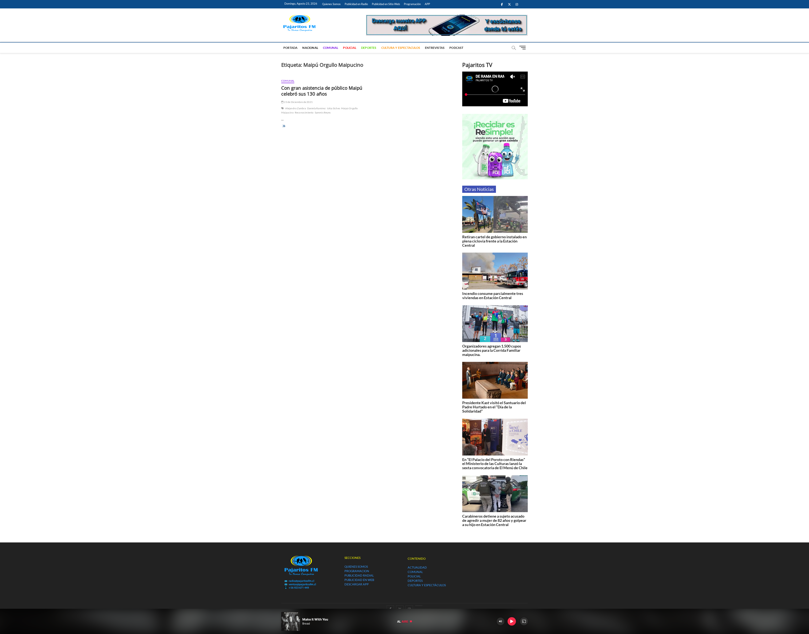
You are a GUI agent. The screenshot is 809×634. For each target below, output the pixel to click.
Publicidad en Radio (356, 4)
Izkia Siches (333, 108)
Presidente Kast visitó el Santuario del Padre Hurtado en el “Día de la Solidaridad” (494, 406)
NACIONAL (310, 47)
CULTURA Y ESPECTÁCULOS (427, 585)
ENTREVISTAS (435, 47)
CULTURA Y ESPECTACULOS (400, 47)
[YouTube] (418, 605)
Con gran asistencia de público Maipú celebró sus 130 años (321, 91)
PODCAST (456, 47)
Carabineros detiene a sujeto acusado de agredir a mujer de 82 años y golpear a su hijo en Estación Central (494, 520)
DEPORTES (368, 47)
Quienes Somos (331, 4)
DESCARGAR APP (356, 584)
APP (427, 4)
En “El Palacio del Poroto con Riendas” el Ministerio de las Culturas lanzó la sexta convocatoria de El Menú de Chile (495, 463)
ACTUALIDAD (417, 567)
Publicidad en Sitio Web (386, 4)
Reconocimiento (304, 112)
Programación (412, 4)
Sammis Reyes (323, 112)
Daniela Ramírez (316, 108)
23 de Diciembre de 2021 (298, 102)
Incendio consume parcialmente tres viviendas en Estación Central (492, 295)
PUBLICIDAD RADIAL (359, 575)
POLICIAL (349, 47)
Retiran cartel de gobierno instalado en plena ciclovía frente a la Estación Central (494, 241)
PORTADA (290, 47)
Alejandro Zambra (295, 108)
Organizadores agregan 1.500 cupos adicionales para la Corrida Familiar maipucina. (491, 350)
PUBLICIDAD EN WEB (359, 580)
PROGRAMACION (356, 571)
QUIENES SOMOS (356, 566)
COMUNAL (330, 47)
